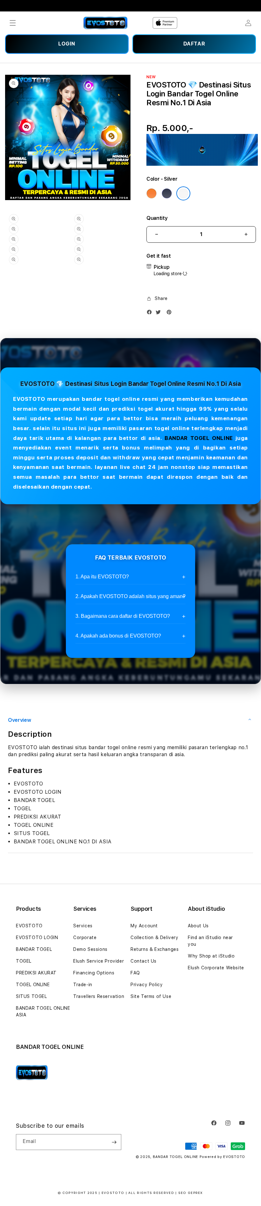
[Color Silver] (183, 193)
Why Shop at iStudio (211, 956)
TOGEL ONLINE (33, 984)
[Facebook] (150, 313)
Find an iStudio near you (210, 941)
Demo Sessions (90, 949)
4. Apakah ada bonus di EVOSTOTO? (118, 635)
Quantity (156, 218)
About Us (198, 925)
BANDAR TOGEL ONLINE (199, 438)
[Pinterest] (170, 313)
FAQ (135, 972)
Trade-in (82, 984)
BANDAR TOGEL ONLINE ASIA (43, 1011)
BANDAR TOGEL (34, 949)
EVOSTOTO (29, 925)
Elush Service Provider (98, 961)
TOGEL (24, 961)
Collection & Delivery (154, 937)
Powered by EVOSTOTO (222, 1157)
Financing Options (93, 972)
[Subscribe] (114, 1142)
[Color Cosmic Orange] (151, 193)
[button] (12, 23)
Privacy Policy (146, 984)
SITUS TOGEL (31, 996)
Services (83, 925)
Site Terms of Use (150, 996)
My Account (144, 925)
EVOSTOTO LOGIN (37, 937)
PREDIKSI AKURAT (36, 972)
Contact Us (143, 961)
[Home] (105, 23)
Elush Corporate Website (216, 967)
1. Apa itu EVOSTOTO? (102, 576)
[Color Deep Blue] (167, 193)
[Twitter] (159, 313)
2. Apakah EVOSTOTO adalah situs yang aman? (130, 596)
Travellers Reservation (98, 996)
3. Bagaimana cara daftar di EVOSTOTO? (122, 616)
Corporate (84, 937)
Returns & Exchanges (154, 949)
